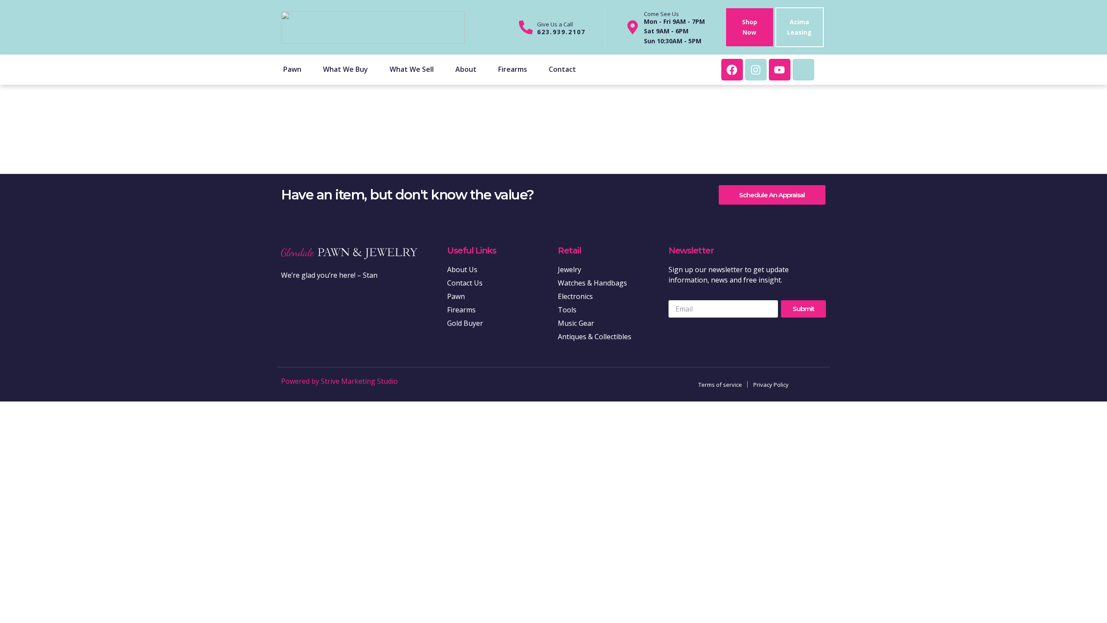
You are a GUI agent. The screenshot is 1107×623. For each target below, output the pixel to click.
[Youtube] (779, 69)
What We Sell (412, 69)
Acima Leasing (799, 27)
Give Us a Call (555, 24)
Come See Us (661, 14)
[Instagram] (756, 69)
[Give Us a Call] (526, 27)
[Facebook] (732, 69)
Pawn (292, 69)
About (466, 69)
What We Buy (345, 69)
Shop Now (749, 27)
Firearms (512, 69)
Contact (562, 69)
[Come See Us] (633, 27)
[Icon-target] (803, 69)
